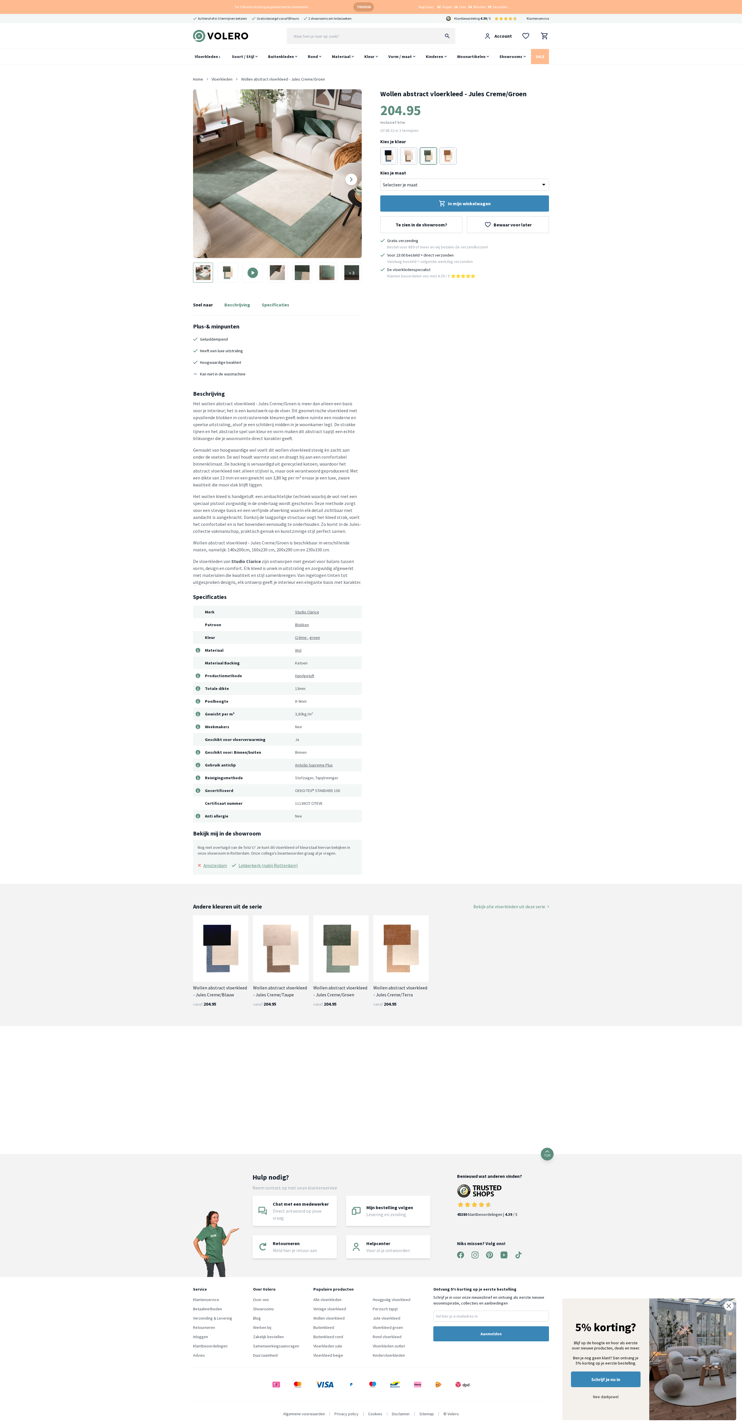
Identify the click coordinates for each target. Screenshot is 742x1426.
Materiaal (341, 56)
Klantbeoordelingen (210, 1346)
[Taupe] (409, 156)
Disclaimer (401, 1413)
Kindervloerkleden (389, 1355)
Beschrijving (237, 305)
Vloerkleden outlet (389, 1346)
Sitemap (426, 1413)
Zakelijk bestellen (268, 1336)
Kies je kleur (393, 141)
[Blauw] (389, 156)
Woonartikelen (471, 56)
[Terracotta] (448, 156)
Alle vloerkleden (327, 1299)
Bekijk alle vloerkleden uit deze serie (509, 906)
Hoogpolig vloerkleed (391, 1299)
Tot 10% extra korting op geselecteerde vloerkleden (271, 7)
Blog (257, 1318)
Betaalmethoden (207, 1308)
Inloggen (200, 1336)
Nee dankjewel (606, 1396)
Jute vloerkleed (386, 1318)
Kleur (369, 56)
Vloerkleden (207, 56)
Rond (313, 56)
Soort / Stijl (243, 56)
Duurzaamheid (265, 1355)
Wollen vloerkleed (329, 1318)
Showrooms (510, 56)
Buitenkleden (281, 56)
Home (198, 79)
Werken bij (262, 1327)
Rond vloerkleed (387, 1336)
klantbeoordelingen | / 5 (487, 1214)
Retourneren (204, 1327)
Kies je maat (393, 173)
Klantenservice (538, 18)
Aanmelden (491, 1333)
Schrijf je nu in (605, 1379)
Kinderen (434, 56)
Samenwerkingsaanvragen (276, 1346)
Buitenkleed (323, 1327)
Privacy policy (346, 1413)
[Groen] (428, 156)
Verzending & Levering (212, 1318)
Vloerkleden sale (327, 1346)
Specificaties (275, 305)
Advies (199, 1355)
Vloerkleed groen (388, 1327)
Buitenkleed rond (328, 1336)
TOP (547, 1155)
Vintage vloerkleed (329, 1308)
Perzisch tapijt (385, 1308)
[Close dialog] (729, 1306)
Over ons (261, 1299)
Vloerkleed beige (328, 1355)
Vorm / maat (400, 56)
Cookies (375, 1413)
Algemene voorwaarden (304, 1413)
